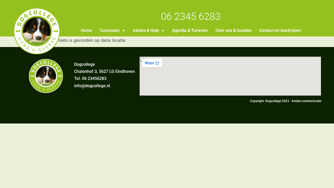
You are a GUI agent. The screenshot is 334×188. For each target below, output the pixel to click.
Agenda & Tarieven (190, 30)
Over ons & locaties (234, 30)
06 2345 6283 (190, 16)
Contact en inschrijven (280, 30)
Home (86, 30)
